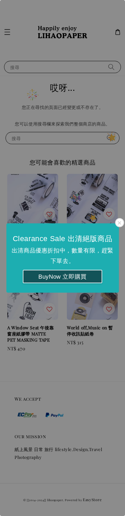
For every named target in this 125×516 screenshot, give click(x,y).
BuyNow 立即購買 (62, 276)
